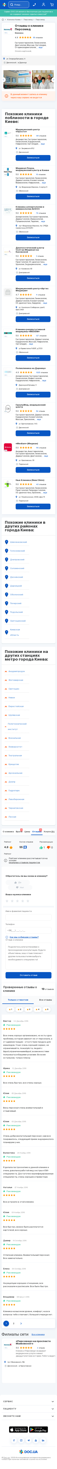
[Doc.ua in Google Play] (38, 1429)
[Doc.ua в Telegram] (28, 1440)
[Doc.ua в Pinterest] (43, 1440)
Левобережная (16, 799)
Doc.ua (6, 1457)
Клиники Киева (12, 20)
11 (36, 295)
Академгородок (17, 671)
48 (37, 136)
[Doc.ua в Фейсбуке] (14, 1440)
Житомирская (16, 680)
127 (37, 336)
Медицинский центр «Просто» (28, 131)
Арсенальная (15, 773)
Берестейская (16, 706)
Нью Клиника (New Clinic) (30, 480)
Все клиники (38, 1334)
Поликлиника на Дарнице (31, 368)
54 (37, 411)
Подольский (16, 612)
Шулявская (14, 715)
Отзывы (37, 831)
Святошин (14, 689)
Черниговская (16, 808)
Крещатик (14, 764)
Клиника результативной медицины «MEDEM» (30, 331)
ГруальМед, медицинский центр (31, 406)
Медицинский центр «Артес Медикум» (32, 290)
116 (37, 448)
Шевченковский (18, 542)
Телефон (10, 924)
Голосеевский (17, 551)
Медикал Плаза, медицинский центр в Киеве (32, 169)
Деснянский (16, 577)
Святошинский (18, 621)
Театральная (15, 755)
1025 (38, 372)
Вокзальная (15, 738)
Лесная (12, 817)
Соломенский (17, 568)
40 (37, 484)
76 (37, 213)
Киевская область (15, 632)
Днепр (12, 782)
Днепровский (17, 559)
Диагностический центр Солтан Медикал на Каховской (30, 250)
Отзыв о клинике (14, 940)
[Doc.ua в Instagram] (21, 1440)
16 (37, 174)
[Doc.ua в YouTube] (36, 1440)
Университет (15, 747)
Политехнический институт (17, 726)
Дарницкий (16, 586)
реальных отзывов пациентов (24, 862)
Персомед (27, 20)
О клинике (8, 832)
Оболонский (16, 594)
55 (34, 38)
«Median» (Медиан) (27, 444)
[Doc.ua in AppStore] (18, 1429)
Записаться (33, 158)
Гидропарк (14, 790)
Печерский (15, 603)
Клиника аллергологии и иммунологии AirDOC (30, 208)
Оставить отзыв (28, 975)
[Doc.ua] (4, 5)
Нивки (12, 697)
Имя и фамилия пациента (19, 911)
